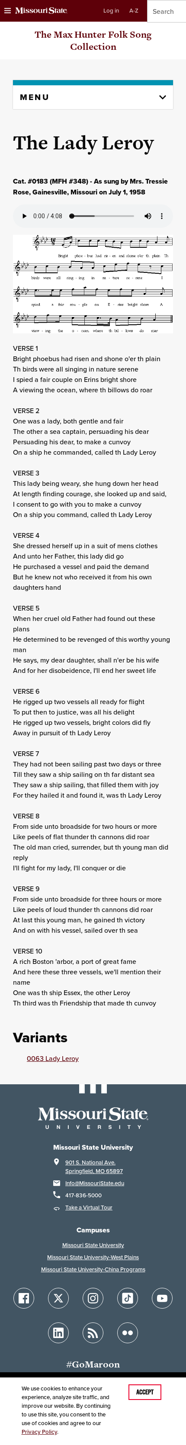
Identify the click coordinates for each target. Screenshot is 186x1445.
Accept (145, 1392)
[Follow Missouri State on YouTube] (162, 1298)
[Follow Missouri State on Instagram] (93, 1298)
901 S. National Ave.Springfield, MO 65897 (94, 1166)
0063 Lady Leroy (53, 1058)
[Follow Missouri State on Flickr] (127, 1332)
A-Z (133, 10)
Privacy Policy (39, 1432)
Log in (111, 10)
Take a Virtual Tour (88, 1207)
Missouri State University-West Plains (93, 1257)
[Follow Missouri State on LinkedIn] (58, 1332)
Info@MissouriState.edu (94, 1183)
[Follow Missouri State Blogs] (93, 1332)
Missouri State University (93, 1245)
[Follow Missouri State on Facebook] (23, 1298)
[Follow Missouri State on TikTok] (127, 1298)
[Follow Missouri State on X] (58, 1298)
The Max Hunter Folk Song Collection (93, 40)
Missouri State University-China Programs (93, 1269)
